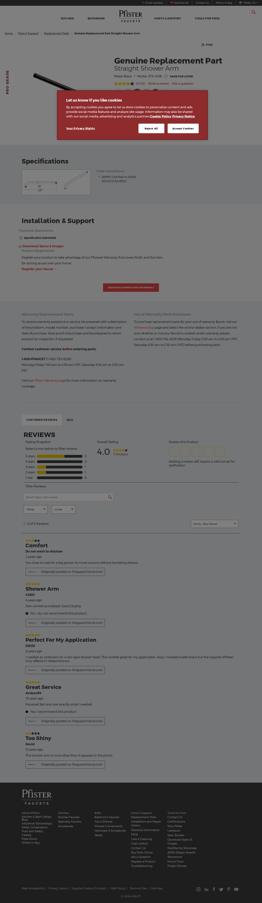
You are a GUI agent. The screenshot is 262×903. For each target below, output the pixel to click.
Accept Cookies (183, 128)
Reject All (151, 128)
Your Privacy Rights (80, 128)
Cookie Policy (160, 116)
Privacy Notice (183, 116)
